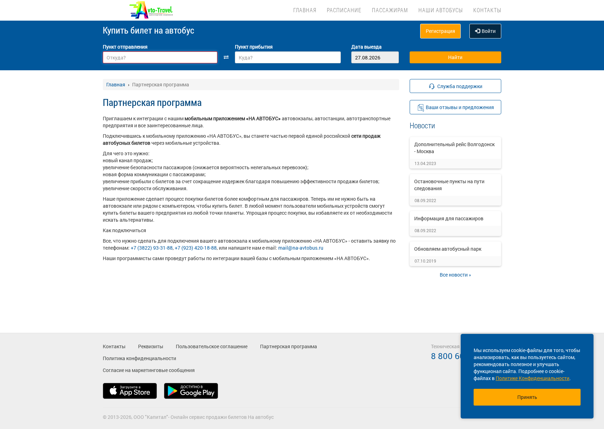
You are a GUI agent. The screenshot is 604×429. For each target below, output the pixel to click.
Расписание (344, 10)
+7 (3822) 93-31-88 (152, 247)
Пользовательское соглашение (211, 346)
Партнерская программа (288, 346)
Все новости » (455, 274)
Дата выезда (366, 46)
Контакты (487, 10)
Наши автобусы (440, 10)
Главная (304, 10)
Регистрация (440, 31)
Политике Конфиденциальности (532, 378)
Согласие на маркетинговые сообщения (149, 370)
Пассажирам (390, 10)
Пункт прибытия (254, 46)
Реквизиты (150, 346)
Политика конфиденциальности (139, 358)
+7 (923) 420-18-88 (196, 247)
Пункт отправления (125, 46)
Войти (489, 31)
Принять (527, 397)
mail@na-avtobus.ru (300, 247)
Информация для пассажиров (448, 218)
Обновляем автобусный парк (447, 248)
